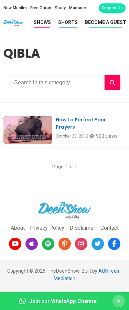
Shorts (68, 22)
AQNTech (108, 271)
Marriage (77, 7)
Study (60, 7)
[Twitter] (98, 244)
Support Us (112, 7)
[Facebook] (114, 244)
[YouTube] (15, 244)
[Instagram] (81, 244)
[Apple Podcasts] (31, 244)
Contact (109, 228)
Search (112, 82)
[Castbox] (64, 244)
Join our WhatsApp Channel (63, 301)
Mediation (64, 278)
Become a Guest (105, 22)
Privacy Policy (47, 228)
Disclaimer (82, 228)
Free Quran (40, 7)
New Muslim (15, 7)
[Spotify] (48, 244)
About (18, 228)
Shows (42, 22)
